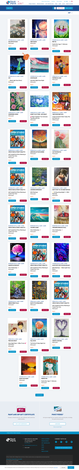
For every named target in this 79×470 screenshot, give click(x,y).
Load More (39, 395)
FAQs (56, 4)
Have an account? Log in (57, 426)
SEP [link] (69, 13)
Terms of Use (8, 459)
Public (61, 8)
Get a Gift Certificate (21, 423)
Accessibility (20, 459)
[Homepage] (14, 440)
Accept (70, 467)
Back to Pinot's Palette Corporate (13, 432)
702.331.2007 (27, 447)
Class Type (9, 8)
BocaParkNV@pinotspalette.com (31, 445)
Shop (60, 4)
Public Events (32, 4)
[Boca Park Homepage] (11, 2)
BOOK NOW (23, 48)
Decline (63, 467)
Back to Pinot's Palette (46, 1)
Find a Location (59, 1)
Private (68, 8)
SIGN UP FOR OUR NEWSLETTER (63, 447)
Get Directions (27, 443)
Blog (63, 4)
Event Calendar (45, 438)
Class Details (12, 48)
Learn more (56, 467)
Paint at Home (69, 4)
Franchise (53, 1)
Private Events (40, 4)
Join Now (57, 423)
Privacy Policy (14, 459)
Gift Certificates (49, 4)
